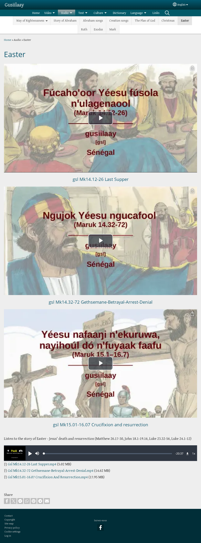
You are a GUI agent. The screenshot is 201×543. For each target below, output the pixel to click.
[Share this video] (192, 68)
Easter (185, 20)
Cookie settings (12, 531)
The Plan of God (145, 20)
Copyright (10, 519)
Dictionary (119, 13)
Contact (9, 515)
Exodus (98, 29)
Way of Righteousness (30, 20)
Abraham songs (93, 20)
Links (156, 13)
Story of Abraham (65, 20)
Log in (8, 535)
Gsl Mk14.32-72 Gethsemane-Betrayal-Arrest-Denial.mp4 (50, 470)
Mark (112, 29)
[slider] (108, 453)
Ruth (84, 29)
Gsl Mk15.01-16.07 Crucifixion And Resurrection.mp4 (48, 477)
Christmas (168, 20)
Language (137, 13)
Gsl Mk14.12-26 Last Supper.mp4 (32, 464)
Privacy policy (12, 527)
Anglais (181, 4)
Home (36, 13)
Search (167, 13)
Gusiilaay (14, 5)
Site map (9, 523)
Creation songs (118, 20)
